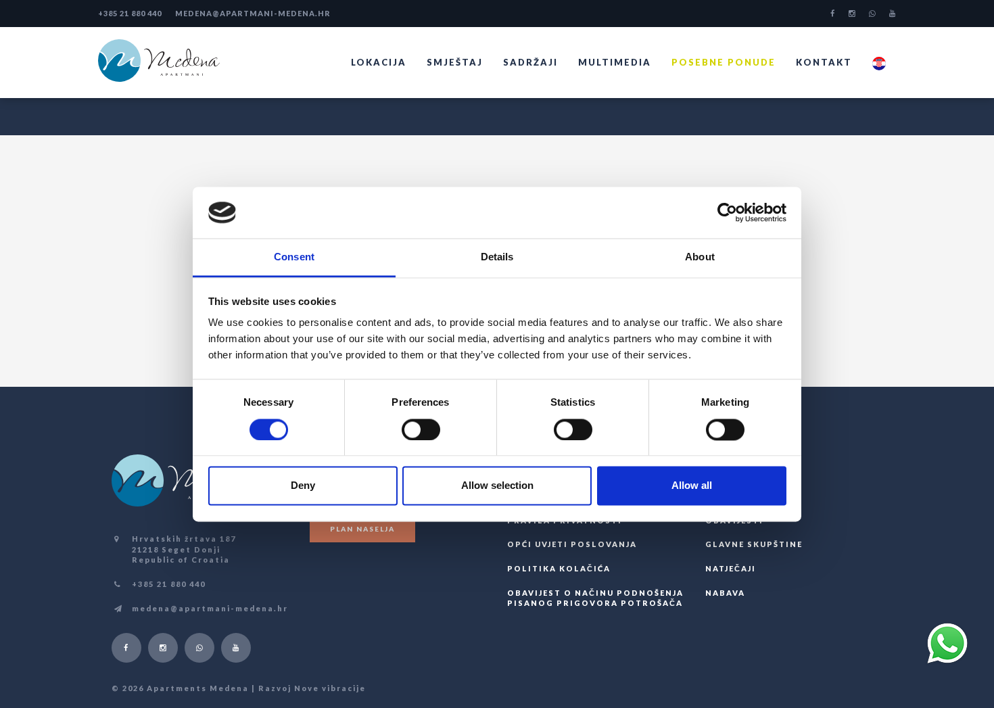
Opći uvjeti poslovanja (572, 544)
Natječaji (730, 568)
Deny (303, 486)
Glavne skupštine (754, 544)
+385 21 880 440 (130, 13)
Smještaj (455, 62)
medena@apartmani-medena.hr (253, 13)
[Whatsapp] (872, 13)
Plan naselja (362, 529)
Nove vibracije (330, 688)
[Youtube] (892, 13)
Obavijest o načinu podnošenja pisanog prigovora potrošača (595, 598)
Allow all (691, 486)
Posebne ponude (723, 62)
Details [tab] (497, 257)
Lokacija (378, 62)
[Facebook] (832, 13)
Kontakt (824, 62)
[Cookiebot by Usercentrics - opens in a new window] (727, 212)
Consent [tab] (294, 257)
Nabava (725, 592)
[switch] (421, 429)
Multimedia (614, 62)
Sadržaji (530, 62)
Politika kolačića (559, 568)
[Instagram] (852, 13)
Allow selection (497, 486)
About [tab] (700, 257)
